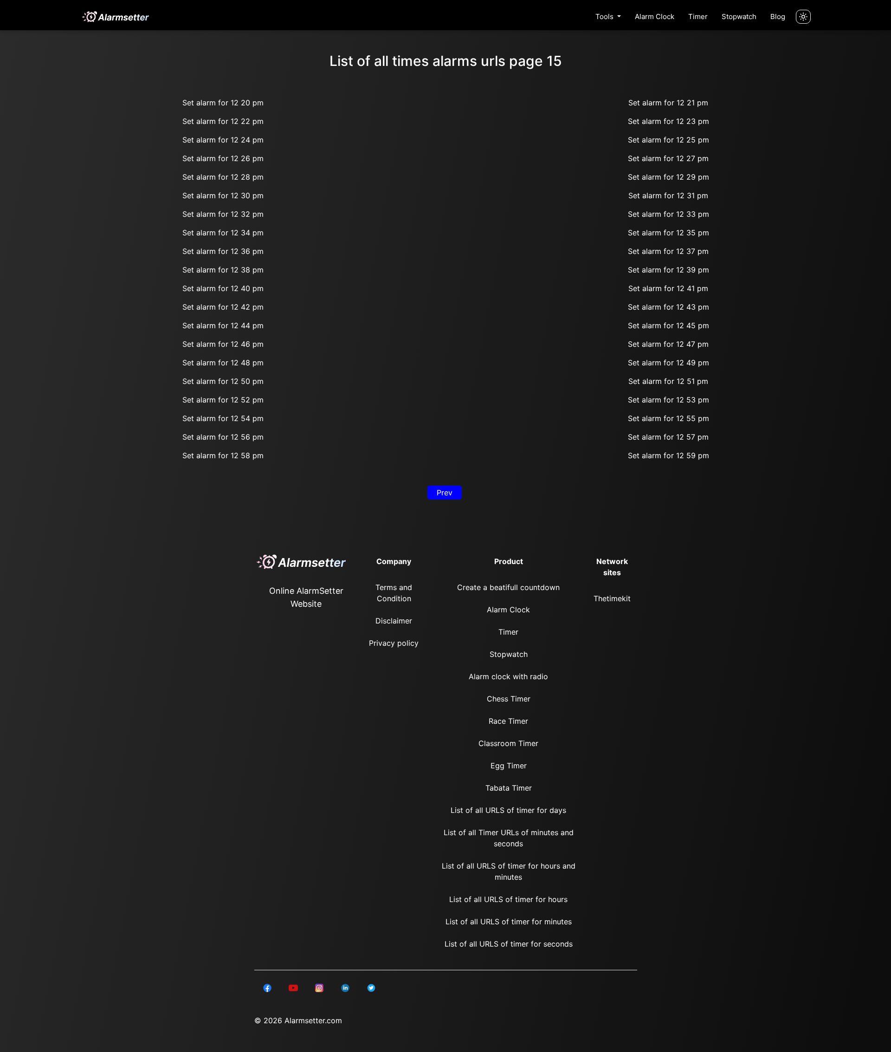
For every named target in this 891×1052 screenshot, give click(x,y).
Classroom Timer (508, 743)
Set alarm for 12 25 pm (668, 139)
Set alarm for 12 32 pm (223, 214)
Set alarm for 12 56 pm (223, 437)
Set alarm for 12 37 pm (668, 251)
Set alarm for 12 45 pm (668, 325)
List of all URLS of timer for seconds (509, 943)
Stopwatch (739, 16)
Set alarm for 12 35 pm (668, 232)
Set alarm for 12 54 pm (223, 418)
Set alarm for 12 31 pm (668, 195)
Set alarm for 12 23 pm (668, 121)
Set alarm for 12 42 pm (223, 307)
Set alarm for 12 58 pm (223, 455)
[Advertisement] (46, 223)
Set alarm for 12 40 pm (223, 288)
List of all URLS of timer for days (508, 810)
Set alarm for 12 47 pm (668, 344)
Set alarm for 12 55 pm (668, 418)
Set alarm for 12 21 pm (668, 102)
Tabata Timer (508, 787)
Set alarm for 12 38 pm (223, 269)
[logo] (115, 16)
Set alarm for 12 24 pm (223, 139)
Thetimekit (612, 598)
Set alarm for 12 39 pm (668, 269)
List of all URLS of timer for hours (508, 899)
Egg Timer (509, 765)
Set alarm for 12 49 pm (668, 362)
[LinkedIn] (267, 987)
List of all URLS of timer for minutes (509, 921)
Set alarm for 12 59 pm (668, 455)
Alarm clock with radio (508, 676)
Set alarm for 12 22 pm (223, 121)
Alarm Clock (654, 16)
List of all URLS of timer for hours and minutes (508, 871)
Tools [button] (605, 16)
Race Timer (508, 721)
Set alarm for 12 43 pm (668, 307)
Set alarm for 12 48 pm (223, 362)
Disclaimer (393, 620)
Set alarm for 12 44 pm (223, 325)
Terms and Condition (393, 593)
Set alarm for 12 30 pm (223, 195)
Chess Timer (508, 698)
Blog (777, 16)
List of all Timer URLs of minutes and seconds (509, 838)
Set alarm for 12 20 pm (223, 102)
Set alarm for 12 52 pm (223, 399)
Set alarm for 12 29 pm (668, 177)
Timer (698, 16)
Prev (444, 492)
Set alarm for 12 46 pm (223, 344)
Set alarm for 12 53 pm (668, 399)
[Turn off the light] (803, 17)
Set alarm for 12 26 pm (223, 158)
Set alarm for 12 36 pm (223, 251)
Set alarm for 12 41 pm (668, 288)
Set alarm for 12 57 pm (668, 437)
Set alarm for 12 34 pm (223, 232)
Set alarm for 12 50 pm (223, 381)
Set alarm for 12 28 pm (223, 177)
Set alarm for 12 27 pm (668, 158)
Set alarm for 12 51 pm (668, 381)
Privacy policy (394, 643)
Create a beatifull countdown (508, 587)
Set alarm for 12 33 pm (668, 214)
